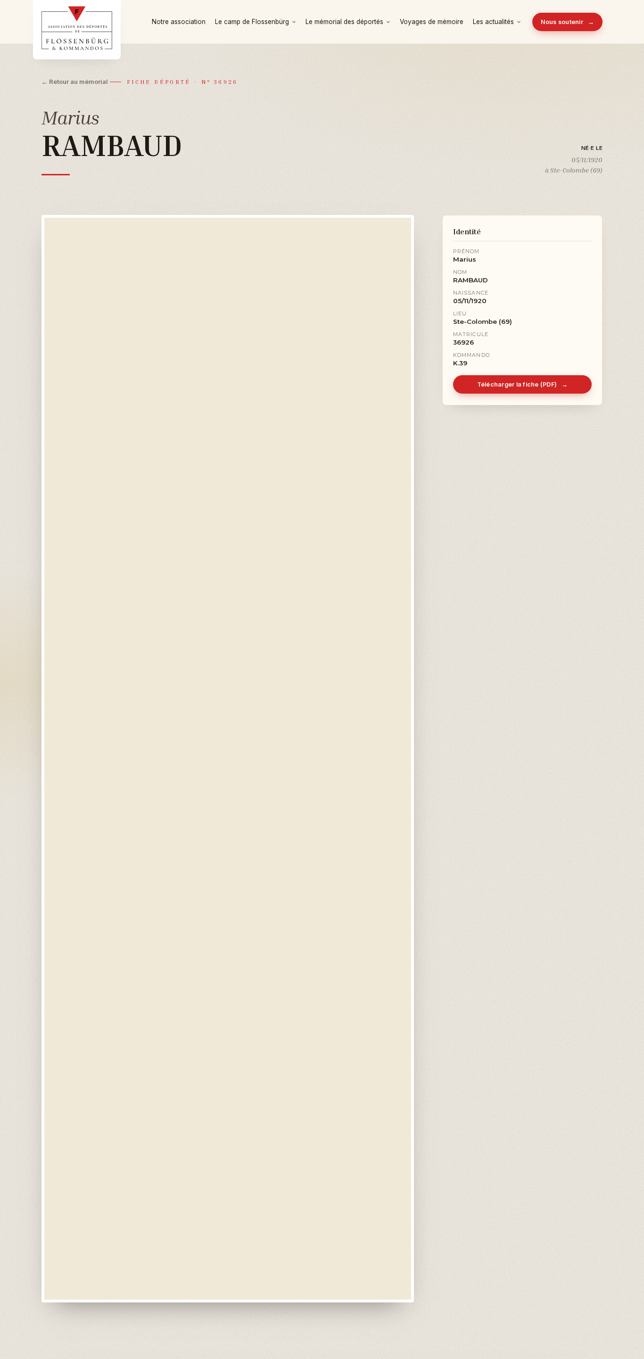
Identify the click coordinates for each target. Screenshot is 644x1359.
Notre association (179, 21)
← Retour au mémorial (74, 81)
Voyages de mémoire (431, 21)
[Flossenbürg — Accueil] (77, 21)
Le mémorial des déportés (344, 21)
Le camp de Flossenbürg (252, 21)
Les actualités (493, 21)
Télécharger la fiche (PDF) (522, 384)
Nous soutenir (567, 21)
